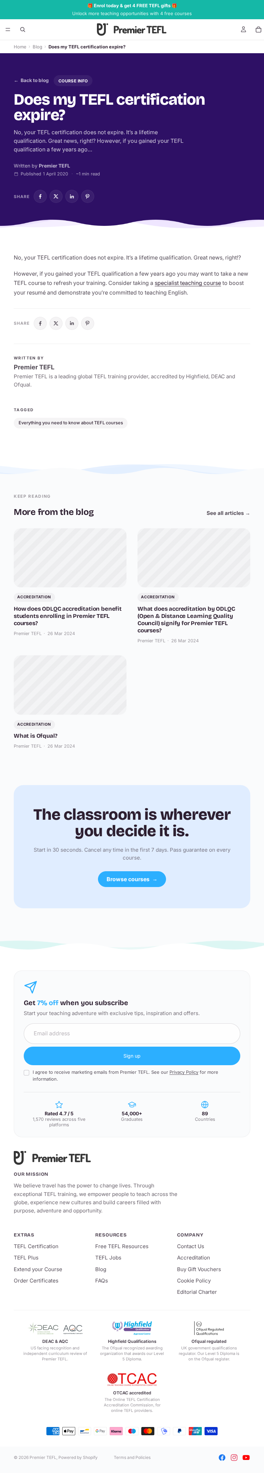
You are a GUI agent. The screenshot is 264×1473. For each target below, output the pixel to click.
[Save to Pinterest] (87, 196)
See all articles (228, 513)
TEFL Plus (26, 1257)
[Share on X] (56, 196)
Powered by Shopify (78, 1457)
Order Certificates (36, 1280)
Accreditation (193, 1257)
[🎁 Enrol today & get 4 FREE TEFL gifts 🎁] (132, 9)
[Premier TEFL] (96, 1158)
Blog (37, 46)
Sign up (132, 1056)
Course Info (73, 80)
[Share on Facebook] (40, 196)
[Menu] (8, 29)
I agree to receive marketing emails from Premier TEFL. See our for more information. (125, 1075)
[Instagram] (234, 1457)
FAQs (101, 1280)
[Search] (22, 29)
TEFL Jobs (108, 1257)
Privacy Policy (183, 1072)
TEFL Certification (36, 1246)
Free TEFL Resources (121, 1246)
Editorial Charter (197, 1292)
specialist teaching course (188, 282)
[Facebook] (222, 1457)
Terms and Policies (132, 1457)
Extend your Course (38, 1269)
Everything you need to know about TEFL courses (71, 422)
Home (20, 46)
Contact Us (190, 1246)
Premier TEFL (43, 1457)
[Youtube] (246, 1457)
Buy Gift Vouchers (199, 1269)
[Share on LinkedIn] (71, 196)
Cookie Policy (194, 1280)
